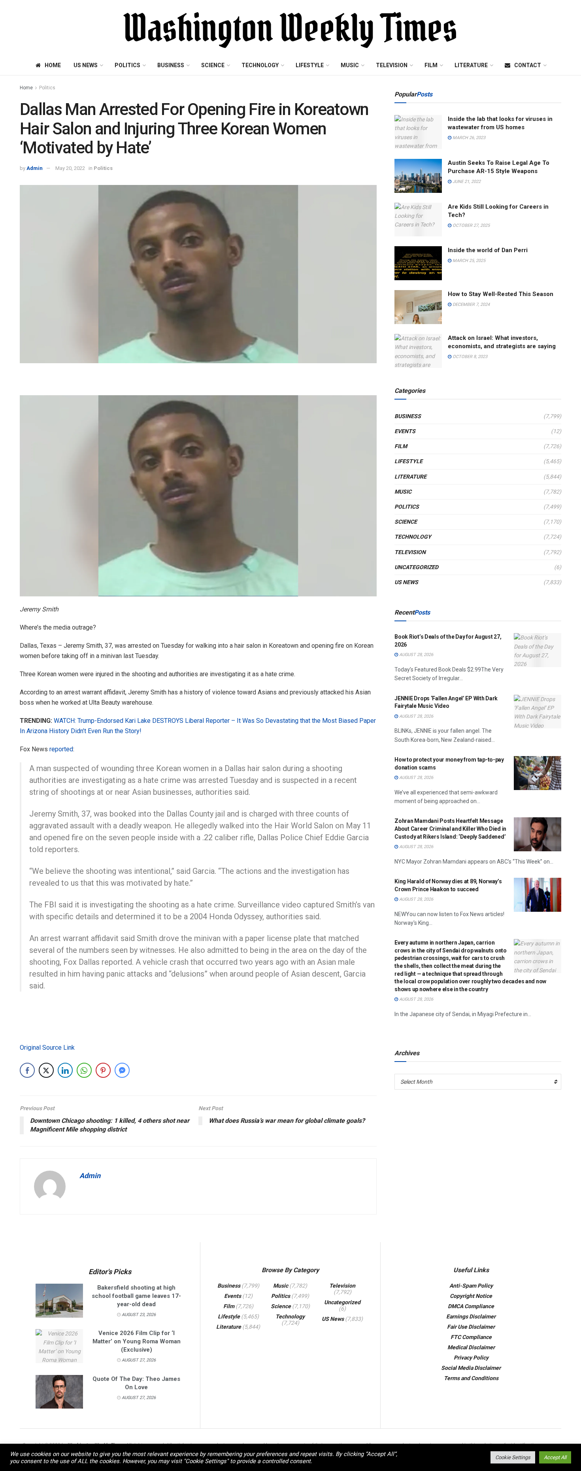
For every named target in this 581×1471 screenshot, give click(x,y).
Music (350, 65)
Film (431, 65)
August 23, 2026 (138, 1314)
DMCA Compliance (471, 1306)
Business (170, 65)
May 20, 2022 (70, 168)
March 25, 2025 (468, 260)
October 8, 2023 (469, 356)
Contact (527, 65)
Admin (34, 168)
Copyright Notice (471, 1296)
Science (212, 65)
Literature (471, 65)
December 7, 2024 (470, 304)
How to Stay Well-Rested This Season (500, 294)
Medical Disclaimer (471, 1347)
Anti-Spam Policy (471, 1285)
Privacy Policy (471, 1357)
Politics (127, 65)
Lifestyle (310, 65)
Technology (260, 65)
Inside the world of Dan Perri (488, 250)
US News (86, 65)
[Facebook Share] (27, 1070)
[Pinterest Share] (103, 1070)
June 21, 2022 (466, 181)
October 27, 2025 (470, 225)
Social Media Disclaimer (471, 1368)
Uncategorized (416, 567)
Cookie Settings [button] (512, 1457)
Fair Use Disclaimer (471, 1327)
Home (53, 65)
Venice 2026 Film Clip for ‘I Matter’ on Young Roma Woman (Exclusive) (136, 1341)
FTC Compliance (471, 1337)
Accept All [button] (555, 1457)
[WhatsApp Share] (84, 1070)
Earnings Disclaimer (471, 1316)
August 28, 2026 (415, 654)
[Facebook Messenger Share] (122, 1070)
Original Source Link (47, 1047)
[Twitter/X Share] (46, 1070)
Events (404, 431)
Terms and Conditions (471, 1378)
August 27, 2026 (138, 1360)
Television (391, 65)
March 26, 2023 (468, 137)
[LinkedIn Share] (65, 1070)
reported (61, 749)
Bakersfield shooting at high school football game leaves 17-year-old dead (136, 1296)
